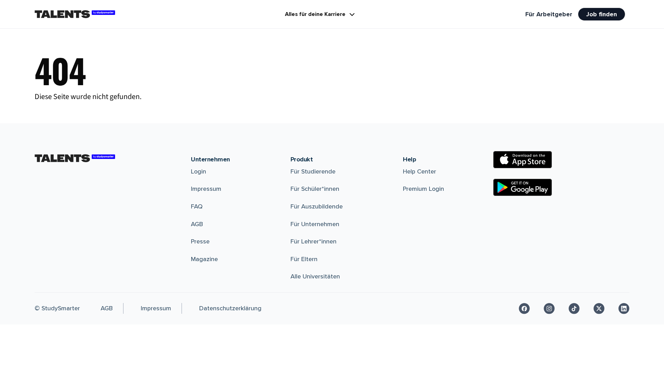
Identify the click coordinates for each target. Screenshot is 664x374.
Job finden (601, 14)
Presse (200, 241)
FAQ (197, 206)
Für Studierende (312, 171)
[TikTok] (574, 308)
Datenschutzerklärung (230, 308)
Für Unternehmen (314, 224)
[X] (599, 308)
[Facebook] (524, 308)
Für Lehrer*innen (313, 241)
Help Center (419, 171)
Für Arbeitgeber (548, 14)
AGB (197, 224)
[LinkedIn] (623, 308)
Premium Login (423, 189)
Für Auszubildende (316, 206)
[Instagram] (549, 308)
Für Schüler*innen (314, 189)
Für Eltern (303, 259)
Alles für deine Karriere (315, 14)
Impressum (206, 189)
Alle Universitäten (315, 276)
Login (198, 171)
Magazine (204, 259)
